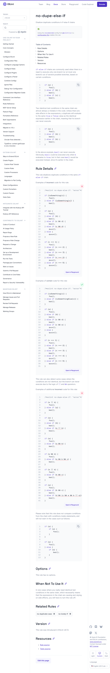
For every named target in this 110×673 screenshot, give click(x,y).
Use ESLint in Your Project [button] (11, 39)
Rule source (45, 645)
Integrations (7, 124)
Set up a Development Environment (11, 253)
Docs (56, 4)
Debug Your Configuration (13, 89)
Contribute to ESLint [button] (13, 220)
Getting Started (8, 44)
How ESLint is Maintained (12, 293)
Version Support (8, 132)
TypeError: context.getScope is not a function (14, 145)
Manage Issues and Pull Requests (11, 298)
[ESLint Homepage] (8, 4)
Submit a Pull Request (10, 270)
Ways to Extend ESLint (11, 156)
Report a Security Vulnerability (13, 282)
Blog (48, 4)
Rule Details (42, 48)
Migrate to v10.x (9, 128)
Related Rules (42, 57)
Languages (8, 176)
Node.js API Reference (11, 214)
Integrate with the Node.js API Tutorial (13, 209)
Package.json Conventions (12, 263)
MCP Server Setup (9, 108)
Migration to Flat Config (12, 180)
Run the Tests (8, 259)
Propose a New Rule (10, 236)
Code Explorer (88, 4)
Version (40, 60)
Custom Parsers (8, 193)
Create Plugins (8, 160)
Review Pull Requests (10, 303)
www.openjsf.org (96, 642)
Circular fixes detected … (13, 139)
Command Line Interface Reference (11, 99)
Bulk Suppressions (9, 120)
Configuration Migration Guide (14, 93)
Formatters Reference (10, 116)
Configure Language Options (14, 65)
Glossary (7, 52)
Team (41, 4)
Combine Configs (10, 81)
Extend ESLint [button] (9, 152)
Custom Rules (9, 168)
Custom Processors (11, 172)
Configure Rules (9, 69)
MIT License (94, 646)
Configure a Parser (10, 77)
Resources (41, 63)
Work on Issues (8, 266)
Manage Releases (9, 307)
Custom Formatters (9, 189)
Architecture (7, 248)
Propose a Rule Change (11, 240)
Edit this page (43, 660)
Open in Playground (72, 272)
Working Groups (8, 311)
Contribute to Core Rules (11, 274)
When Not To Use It (45, 54)
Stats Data (6, 197)
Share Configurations (10, 185)
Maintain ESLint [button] (10, 289)
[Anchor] (54, 168)
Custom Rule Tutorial (11, 164)
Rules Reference (8, 104)
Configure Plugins (10, 73)
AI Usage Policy (8, 228)
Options (40, 51)
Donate (102, 4)
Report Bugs (7, 232)
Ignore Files (8, 85)
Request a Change (9, 244)
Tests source (45, 649)
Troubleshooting (8, 135)
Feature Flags (7, 112)
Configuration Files (10, 61)
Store (63, 4)
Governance (7, 278)
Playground (73, 4)
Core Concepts (8, 48)
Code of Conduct (9, 224)
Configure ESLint (9, 57)
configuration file (43, 35)
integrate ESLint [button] (11, 204)
